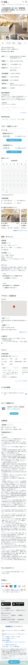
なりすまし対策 (5, 646)
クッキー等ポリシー (5, 657)
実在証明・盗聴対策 (6, 640)
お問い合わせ (14, 413)
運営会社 (13, 615)
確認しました (14, 662)
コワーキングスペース (19, 4)
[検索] (23, 1)
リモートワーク (10, 4)
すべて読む (22, 112)
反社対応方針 (21, 619)
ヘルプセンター (5, 615)
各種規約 (20, 615)
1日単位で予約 (14, 151)
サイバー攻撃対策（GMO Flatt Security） (9, 644)
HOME (3, 4)
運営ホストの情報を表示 (13, 408)
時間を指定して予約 (14, 140)
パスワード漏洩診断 (6, 636)
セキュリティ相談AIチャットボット (8, 638)
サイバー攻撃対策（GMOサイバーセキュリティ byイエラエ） (14, 642)
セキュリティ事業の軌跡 (14, 646)
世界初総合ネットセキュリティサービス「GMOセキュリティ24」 (13, 634)
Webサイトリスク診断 (15, 636)
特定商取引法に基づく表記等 (8, 619)
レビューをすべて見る (20, 380)
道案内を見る (22, 332)
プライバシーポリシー (6, 617)
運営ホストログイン (21, 610)
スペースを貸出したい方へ (7, 610)
